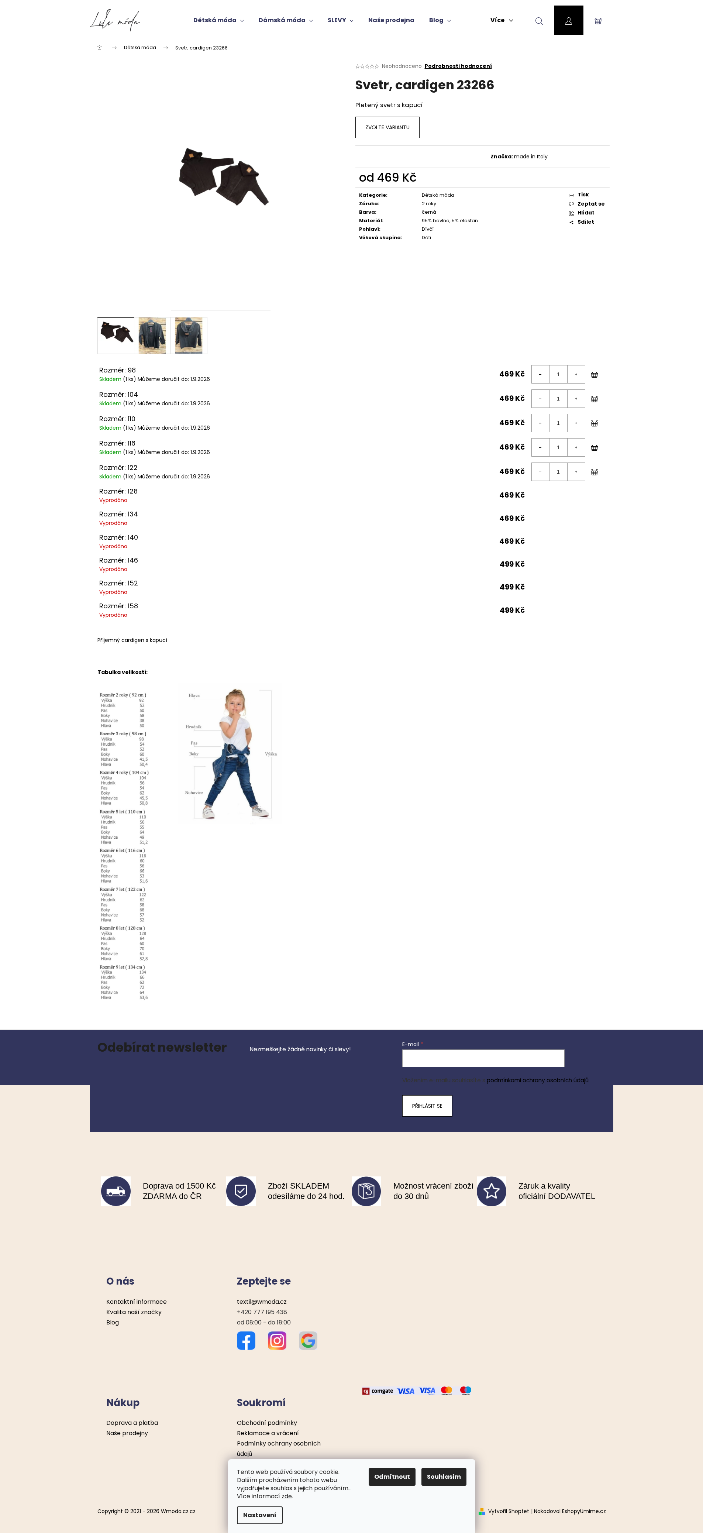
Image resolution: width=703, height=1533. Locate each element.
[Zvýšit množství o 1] (576, 374)
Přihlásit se (427, 1106)
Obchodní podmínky (267, 1423)
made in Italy (531, 156)
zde (287, 1496)
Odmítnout (392, 1476)
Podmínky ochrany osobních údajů (279, 1448)
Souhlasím (444, 1476)
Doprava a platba (132, 1423)
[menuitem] (218, 20)
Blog (112, 1322)
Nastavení (259, 1515)
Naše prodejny (127, 1433)
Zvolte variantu (387, 127)
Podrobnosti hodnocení (458, 66)
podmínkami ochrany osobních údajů (538, 1080)
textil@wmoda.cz (262, 1301)
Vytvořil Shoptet (508, 1511)
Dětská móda (438, 195)
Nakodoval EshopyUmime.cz (570, 1511)
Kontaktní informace (136, 1301)
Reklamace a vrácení (268, 1433)
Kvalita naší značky (134, 1312)
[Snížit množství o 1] (540, 374)
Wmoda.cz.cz (178, 1511)
